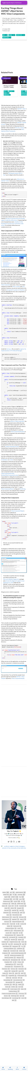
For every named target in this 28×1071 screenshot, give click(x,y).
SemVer (7, 939)
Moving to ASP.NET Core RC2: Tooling (9, 86)
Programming (12, 975)
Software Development (17, 921)
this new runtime (19, 127)
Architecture (6, 903)
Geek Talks (21, 894)
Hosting (22, 923)
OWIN (13, 903)
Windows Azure (7, 901)
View (14, 286)
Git (16, 905)
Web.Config (6, 959)
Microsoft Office (10, 982)
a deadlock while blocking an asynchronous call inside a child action (12, 223)
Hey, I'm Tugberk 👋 (14, 831)
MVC (22, 129)
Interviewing (17, 944)
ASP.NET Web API (20, 892)
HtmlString (22, 489)
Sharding (14, 971)
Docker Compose (14, 989)
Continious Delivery (14, 991)
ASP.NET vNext (6, 37)
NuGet (7, 908)
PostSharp (5, 941)
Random (20, 939)
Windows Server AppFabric (16, 955)
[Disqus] (14, 705)
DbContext (22, 917)
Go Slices (14, 986)
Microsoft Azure (17, 914)
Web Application (15, 959)
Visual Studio (7, 899)
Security (8, 932)
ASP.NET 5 (14, 896)
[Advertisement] (14, 55)
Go (20, 932)
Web (23, 959)
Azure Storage (16, 998)
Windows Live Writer (10, 957)
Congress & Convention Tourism (9, 993)
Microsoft (7, 910)
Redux (17, 973)
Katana (4, 905)
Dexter (23, 989)
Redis (22, 912)
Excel (20, 986)
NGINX (8, 977)
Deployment (7, 912)
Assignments (6, 953)
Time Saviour (5, 968)
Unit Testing (15, 912)
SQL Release (21, 937)
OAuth (23, 941)
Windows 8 (20, 957)
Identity (3, 131)
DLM (21, 910)
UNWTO (22, 919)
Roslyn (11, 973)
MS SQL (13, 908)
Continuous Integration (9, 948)
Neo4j (14, 977)
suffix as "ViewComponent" (17, 421)
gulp (24, 944)
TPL (22, 901)
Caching (5, 937)
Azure (23, 998)
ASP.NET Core (7, 94)
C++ (23, 946)
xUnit (7, 955)
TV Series (20, 962)
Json (23, 286)
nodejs (4, 944)
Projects (4, 975)
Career (20, 928)
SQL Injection (22, 968)
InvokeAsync (4, 459)
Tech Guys (14, 968)
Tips (21, 896)
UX (14, 962)
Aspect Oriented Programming (18, 953)
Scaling (5, 973)
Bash (22, 995)
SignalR (7, 896)
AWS (14, 1000)
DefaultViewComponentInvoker (10, 475)
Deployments (16, 946)
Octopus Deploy (21, 975)
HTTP (15, 899)
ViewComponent (5, 284)
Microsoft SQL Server (18, 980)
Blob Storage (14, 995)
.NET (5, 34)
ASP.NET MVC (20, 34)
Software (7, 971)
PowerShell (22, 905)
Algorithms (15, 919)
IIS (17, 923)
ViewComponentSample (18, 678)
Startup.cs (9, 349)
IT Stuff (12, 923)
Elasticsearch (17, 926)
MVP (20, 977)
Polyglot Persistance (15, 941)
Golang (15, 932)
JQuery (10, 905)
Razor (9, 914)
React (23, 973)
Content (18, 286)
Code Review (20, 948)
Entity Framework (10, 131)
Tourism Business (18, 966)
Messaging (19, 982)
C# (14, 894)
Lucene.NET (8, 984)
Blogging (6, 950)
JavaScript (15, 910)
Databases (20, 935)
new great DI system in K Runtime (15, 290)
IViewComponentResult (7, 489)
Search (21, 971)
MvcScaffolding (8, 980)
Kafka (15, 984)
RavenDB (13, 939)
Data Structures (6, 919)
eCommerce (5, 989)
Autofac (21, 950)
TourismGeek (8, 966)
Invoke (11, 459)
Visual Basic (8, 962)
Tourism (16, 901)
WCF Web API (13, 937)
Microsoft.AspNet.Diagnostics (11, 579)
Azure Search (14, 950)
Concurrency (22, 993)
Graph (7, 986)
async (21, 899)
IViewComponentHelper (17, 511)
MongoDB (20, 908)
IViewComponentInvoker (7, 473)
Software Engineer (18, 930)
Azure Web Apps (6, 998)
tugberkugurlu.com (10, 964)
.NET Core (11, 91)
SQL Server (7, 921)
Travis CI (19, 964)
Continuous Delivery (11, 928)
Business (7, 995)
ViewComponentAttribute (17, 431)
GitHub (9, 926)
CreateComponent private (12, 446)
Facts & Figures (7, 946)
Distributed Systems (10, 935)
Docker (15, 917)
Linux (10, 944)
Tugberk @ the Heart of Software (11, 2)
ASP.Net (12, 34)
